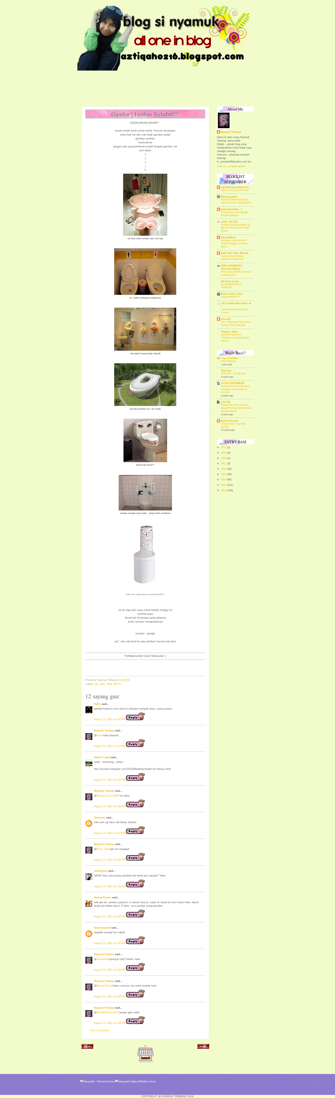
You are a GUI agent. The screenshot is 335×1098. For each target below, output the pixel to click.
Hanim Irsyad (102, 757)
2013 (224, 484)
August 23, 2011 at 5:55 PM (110, 943)
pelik (102, 684)
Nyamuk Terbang (104, 730)
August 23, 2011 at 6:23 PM (110, 969)
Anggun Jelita (229, 331)
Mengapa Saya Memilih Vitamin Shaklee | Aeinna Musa (234, 243)
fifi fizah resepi (230, 281)
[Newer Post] (87, 1048)
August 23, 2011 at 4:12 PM (110, 746)
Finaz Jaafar (104, 849)
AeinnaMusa (228, 237)
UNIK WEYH (114, 684)
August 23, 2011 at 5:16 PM (110, 916)
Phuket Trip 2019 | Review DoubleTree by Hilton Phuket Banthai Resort (236, 408)
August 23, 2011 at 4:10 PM (110, 719)
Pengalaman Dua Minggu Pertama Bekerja (234, 214)
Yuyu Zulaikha (229, 358)
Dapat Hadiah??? (230, 296)
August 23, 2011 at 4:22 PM (110, 779)
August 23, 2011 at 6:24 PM (110, 1023)
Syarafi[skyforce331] (108, 1012)
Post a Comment (99, 1030)
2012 (224, 490)
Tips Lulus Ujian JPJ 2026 (235, 190)
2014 (224, 479)
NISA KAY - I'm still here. (233, 373)
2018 (224, 458)
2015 (224, 474)
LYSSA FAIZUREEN (232, 383)
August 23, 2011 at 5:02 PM (110, 859)
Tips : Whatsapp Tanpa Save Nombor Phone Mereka (236, 323)
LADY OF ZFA (229, 221)
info (96, 684)
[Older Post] (203, 1048)
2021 (224, 447)
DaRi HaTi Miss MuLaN (234, 253)
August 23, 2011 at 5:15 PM (110, 886)
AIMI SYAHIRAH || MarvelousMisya (231, 267)
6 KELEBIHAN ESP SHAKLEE (231, 286)
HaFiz (97, 704)
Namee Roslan (102, 897)
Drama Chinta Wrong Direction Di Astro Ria (232, 258)
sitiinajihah (100, 870)
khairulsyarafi (102, 927)
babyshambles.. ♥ (231, 209)
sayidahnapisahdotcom (235, 187)
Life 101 (225, 402)
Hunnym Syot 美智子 (108, 795)
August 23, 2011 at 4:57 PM (110, 833)
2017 (224, 463)
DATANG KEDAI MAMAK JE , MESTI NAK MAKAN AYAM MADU (236, 228)
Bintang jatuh (229, 196)
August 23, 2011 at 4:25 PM (110, 806)
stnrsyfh (226, 319)
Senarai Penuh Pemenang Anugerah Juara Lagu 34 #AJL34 (235, 389)
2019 (224, 452)
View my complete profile (231, 166)
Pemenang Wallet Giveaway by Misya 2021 (236, 273)
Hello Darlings (228, 361)
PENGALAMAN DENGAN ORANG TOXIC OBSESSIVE (236, 201)
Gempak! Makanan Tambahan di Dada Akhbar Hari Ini (235, 337)
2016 (224, 468)
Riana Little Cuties (232, 293)
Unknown (99, 817)
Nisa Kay (226, 370)
